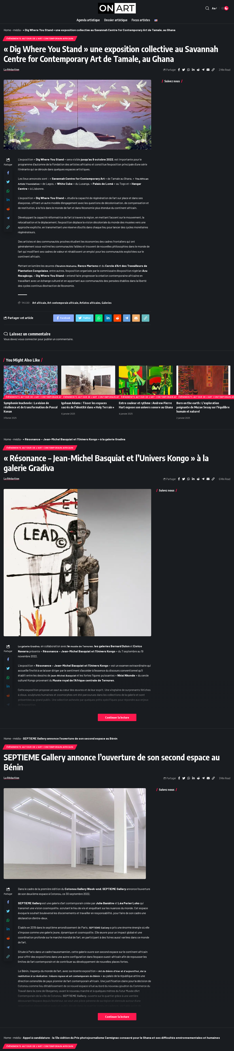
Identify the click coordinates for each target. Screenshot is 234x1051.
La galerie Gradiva (28, 646)
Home (7, 30)
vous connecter (27, 339)
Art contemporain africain (62, 302)
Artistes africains (90, 302)
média (17, 30)
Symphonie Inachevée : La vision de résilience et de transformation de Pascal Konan (30, 407)
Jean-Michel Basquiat (63, 675)
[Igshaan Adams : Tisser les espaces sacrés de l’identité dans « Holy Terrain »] (88, 382)
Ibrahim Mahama (66, 265)
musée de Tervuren (81, 646)
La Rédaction (11, 69)
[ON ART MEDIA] (117, 8)
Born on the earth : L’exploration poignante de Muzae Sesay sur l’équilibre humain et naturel (203, 407)
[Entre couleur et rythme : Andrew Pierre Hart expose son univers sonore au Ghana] (146, 382)
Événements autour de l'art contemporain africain (40, 38)
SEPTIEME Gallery (99, 927)
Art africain (39, 302)
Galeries (107, 302)
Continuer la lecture (117, 717)
